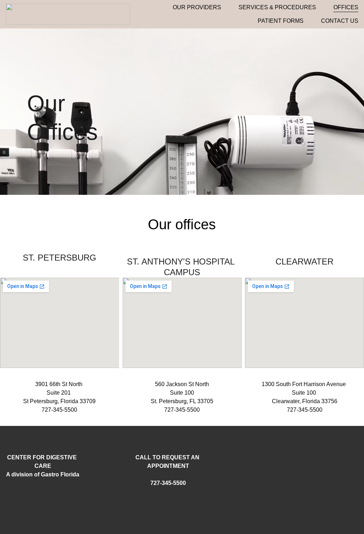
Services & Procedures (277, 7)
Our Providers (197, 7)
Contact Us (339, 21)
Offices (345, 7)
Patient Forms (281, 21)
